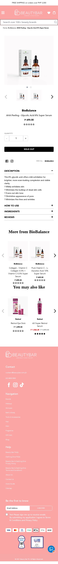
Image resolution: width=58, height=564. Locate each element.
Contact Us (10, 479)
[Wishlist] (49, 12)
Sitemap (9, 488)
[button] (3, 12)
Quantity (8, 133)
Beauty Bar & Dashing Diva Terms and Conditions (16, 469)
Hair (7, 421)
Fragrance (9, 430)
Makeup (9, 403)
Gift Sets (9, 435)
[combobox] (29, 22)
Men (7, 426)
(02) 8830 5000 (11, 378)
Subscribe (41, 508)
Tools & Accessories (13, 417)
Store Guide (10, 484)
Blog (7, 439)
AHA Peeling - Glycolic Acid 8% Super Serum (33, 28)
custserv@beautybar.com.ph (16, 372)
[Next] (52, 97)
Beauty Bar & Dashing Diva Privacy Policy (16, 462)
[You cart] (54, 12)
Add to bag (18, 258)
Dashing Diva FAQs (13, 457)
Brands (8, 399)
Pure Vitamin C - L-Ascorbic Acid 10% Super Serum (39, 271)
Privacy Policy (31, 520)
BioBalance (12, 28)
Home (5, 28)
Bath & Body (10, 412)
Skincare (9, 408)
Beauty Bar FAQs (12, 452)
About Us (9, 475)
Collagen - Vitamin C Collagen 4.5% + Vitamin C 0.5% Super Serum (18, 272)
